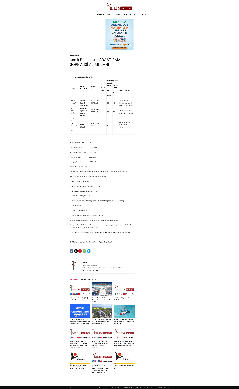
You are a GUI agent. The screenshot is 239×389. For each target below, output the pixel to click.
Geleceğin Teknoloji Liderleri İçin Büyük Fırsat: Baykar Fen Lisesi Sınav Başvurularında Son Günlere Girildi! (80, 321)
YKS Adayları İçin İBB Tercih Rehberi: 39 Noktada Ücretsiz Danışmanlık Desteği (102, 299)
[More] (93, 251)
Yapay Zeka (127, 14)
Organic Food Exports (156, 387)
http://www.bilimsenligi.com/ (90, 265)
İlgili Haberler (74, 279)
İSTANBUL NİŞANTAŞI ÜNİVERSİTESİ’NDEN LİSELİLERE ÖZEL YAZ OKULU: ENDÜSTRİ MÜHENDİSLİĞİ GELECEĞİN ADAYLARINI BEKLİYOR (101, 368)
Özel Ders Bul (115, 387)
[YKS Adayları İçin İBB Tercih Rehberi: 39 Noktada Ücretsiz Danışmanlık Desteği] (102, 289)
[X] (76, 251)
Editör (85, 262)
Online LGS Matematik (104, 387)
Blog (135, 14)
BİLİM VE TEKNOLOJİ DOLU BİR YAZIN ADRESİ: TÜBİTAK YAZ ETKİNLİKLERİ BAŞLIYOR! (78, 367)
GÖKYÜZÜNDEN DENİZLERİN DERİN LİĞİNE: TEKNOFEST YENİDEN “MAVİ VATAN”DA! (124, 321)
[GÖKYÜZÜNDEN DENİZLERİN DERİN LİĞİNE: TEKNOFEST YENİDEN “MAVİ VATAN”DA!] (124, 311)
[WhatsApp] (84, 251)
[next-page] (74, 376)
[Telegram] (89, 251)
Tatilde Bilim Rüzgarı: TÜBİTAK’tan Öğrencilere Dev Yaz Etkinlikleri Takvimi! (124, 367)
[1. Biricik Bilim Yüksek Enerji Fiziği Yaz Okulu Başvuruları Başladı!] (80, 289)
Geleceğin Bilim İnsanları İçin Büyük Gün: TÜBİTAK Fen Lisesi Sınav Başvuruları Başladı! (101, 321)
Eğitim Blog (166, 387)
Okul (108, 14)
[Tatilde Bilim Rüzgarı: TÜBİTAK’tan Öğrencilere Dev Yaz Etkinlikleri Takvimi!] (124, 357)
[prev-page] (71, 376)
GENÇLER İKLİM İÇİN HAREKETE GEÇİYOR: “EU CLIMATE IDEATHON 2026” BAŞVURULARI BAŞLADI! (124, 343)
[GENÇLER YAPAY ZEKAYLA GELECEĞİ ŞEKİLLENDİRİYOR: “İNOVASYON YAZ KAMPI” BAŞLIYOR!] (102, 333)
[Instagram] (87, 271)
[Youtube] (97, 271)
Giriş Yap (143, 14)
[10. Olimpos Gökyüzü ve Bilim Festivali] (124, 289)
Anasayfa (100, 14)
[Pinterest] (80, 251)
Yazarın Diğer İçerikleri (89, 279)
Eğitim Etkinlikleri (74, 55)
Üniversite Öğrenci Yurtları (128, 387)
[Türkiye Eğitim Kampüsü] (119, 6)
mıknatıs (138, 387)
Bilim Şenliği (145, 387)
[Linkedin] (90, 271)
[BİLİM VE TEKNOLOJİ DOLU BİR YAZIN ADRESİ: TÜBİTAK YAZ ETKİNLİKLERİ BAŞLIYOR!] (80, 357)
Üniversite (117, 14)
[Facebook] (71, 251)
